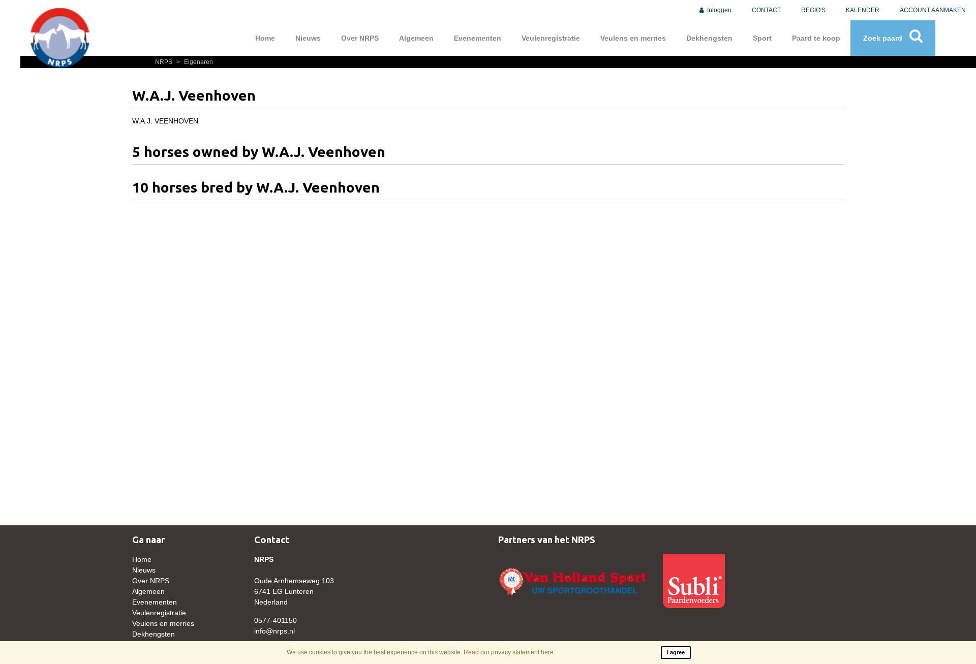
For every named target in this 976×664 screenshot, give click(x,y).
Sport (762, 38)
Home (265, 38)
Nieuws (308, 38)
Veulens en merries (633, 38)
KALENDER (862, 10)
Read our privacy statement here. (509, 652)
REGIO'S (813, 10)
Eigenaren (194, 62)
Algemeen (416, 38)
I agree (676, 652)
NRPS (164, 62)
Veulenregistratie (551, 38)
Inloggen (718, 10)
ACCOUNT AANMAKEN (933, 10)
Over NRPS (360, 38)
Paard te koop (816, 38)
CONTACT (766, 10)
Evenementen (477, 38)
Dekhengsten (709, 38)
